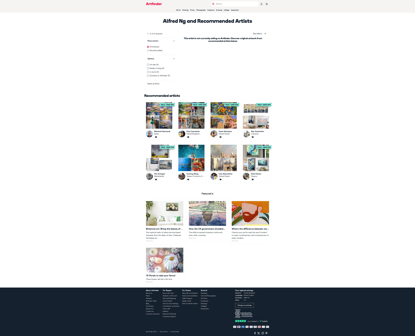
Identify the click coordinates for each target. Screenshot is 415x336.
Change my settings (244, 305)
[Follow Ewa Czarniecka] (188, 137)
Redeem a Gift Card (170, 296)
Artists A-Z (149, 309)
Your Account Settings (170, 303)
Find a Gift (166, 309)
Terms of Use (164, 331)
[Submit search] (213, 3)
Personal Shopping (169, 298)
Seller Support (187, 298)
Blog (147, 303)
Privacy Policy (175, 331)
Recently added (156, 50)
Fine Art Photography (208, 296)
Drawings (204, 303)
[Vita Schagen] (159, 163)
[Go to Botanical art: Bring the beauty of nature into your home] (164, 221)
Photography (201, 10)
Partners (149, 298)
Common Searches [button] (153, 314)
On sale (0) (154, 65)
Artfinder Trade (151, 301)
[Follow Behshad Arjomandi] (156, 137)
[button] (161, 40)
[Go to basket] (266, 4)
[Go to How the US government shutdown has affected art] (207, 220)
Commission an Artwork (171, 306)
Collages (204, 306)
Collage (226, 10)
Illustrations (205, 309)
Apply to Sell (186, 301)
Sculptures (204, 301)
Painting (185, 10)
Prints (192, 10)
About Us (149, 293)
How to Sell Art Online (190, 303)
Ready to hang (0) (157, 68)
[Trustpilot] (251, 321)
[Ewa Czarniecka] (191, 120)
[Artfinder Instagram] (263, 333)
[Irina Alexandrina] (224, 163)
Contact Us (150, 311)
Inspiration (235, 10)
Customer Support (169, 316)
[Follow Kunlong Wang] (188, 179)
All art (178, 10)
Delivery (165, 311)
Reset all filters (153, 84)
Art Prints (204, 298)
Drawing (219, 10)
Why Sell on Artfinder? (190, 293)
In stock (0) (154, 72)
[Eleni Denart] (256, 163)
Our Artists (149, 306)
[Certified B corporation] (243, 313)
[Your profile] (261, 4)
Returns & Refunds (169, 314)
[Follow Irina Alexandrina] (220, 179)
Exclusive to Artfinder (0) (160, 76)
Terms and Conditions (189, 296)
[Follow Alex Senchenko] (253, 137)
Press (148, 296)
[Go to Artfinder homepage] (154, 3)
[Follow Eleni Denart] (253, 179)
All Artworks (154, 47)
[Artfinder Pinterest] (266, 333)
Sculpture (210, 10)
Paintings (204, 293)
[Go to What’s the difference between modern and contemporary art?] (250, 221)
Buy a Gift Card (168, 293)
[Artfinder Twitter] (258, 333)
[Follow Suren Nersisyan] (220, 137)
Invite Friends (167, 301)
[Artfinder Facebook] (255, 333)
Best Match (257, 34)
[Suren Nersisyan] (224, 120)
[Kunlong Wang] (191, 163)
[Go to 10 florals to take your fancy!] (164, 265)
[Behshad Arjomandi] (159, 120)
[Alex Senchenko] (256, 120)
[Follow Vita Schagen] (156, 179)
